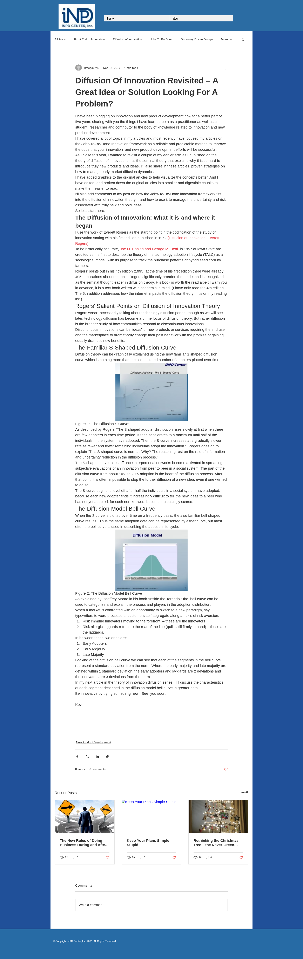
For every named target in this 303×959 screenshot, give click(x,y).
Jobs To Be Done (161, 39)
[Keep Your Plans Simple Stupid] (151, 816)
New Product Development (93, 742)
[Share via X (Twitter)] (87, 756)
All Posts (60, 39)
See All (244, 792)
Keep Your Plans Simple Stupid (148, 843)
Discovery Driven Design (197, 39)
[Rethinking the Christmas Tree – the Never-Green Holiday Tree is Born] (218, 816)
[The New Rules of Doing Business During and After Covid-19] (84, 816)
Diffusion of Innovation (127, 39)
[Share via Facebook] (77, 756)
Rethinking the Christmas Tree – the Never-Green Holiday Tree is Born (216, 843)
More (224, 39)
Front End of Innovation (89, 39)
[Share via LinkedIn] (97, 756)
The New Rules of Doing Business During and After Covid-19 (83, 843)
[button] (243, 39)
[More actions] (225, 67)
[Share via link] (107, 756)
